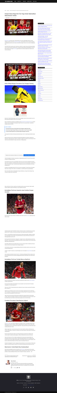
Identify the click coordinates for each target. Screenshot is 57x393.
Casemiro (28, 215)
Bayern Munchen (40, 88)
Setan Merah (23, 349)
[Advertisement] (28, 6)
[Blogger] (11, 367)
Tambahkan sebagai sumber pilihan (29, 155)
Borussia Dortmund (41, 90)
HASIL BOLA (35, 1)
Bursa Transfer (40, 71)
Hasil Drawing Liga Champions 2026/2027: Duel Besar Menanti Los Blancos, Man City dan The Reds (45, 42)
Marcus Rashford (31, 280)
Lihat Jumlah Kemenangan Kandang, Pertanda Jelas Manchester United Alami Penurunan (11, 356)
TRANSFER (24, 1)
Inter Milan (39, 93)
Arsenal (39, 81)
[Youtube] (19, 367)
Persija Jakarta (40, 98)
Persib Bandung (40, 100)
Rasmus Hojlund (8, 323)
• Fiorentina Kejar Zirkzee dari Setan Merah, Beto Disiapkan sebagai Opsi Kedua (18, 128)
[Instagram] (15, 367)
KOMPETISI (19, 1)
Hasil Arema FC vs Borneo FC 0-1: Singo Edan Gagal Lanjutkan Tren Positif (29, 356)
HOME (15, 1)
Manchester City (40, 76)
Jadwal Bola (39, 69)
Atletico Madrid (40, 86)
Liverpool (39, 83)
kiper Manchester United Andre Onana (26, 121)
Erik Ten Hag (15, 48)
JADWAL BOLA (29, 1)
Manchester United (7, 40)
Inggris (8, 10)
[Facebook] (13, 367)
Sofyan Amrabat (29, 250)
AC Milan (39, 91)
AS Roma (39, 95)
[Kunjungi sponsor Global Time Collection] (20, 111)
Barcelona (39, 74)
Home (5, 10)
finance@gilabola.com (30, 384)
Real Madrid (40, 73)
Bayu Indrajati (8, 17)
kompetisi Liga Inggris (17, 41)
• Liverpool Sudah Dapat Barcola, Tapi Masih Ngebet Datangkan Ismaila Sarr (17, 131)
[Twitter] (18, 367)
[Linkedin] (16, 367)
